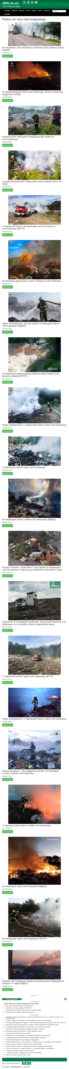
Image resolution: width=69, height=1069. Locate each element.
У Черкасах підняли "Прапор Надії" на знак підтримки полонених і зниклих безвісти (28, 1020)
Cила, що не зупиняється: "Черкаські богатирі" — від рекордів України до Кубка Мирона (30, 1048)
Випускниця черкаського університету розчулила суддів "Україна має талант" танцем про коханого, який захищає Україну (34, 1017)
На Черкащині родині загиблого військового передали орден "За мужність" (26, 1037)
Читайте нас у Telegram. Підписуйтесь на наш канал (23, 1003)
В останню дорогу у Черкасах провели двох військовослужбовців (24, 1044)
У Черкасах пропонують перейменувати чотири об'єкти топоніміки (24, 1052)
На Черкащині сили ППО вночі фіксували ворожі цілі (20, 1012)
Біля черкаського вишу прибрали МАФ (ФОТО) (18, 1008)
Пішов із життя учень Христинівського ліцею (18, 1054)
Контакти (27, 1067)
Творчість (46, 10)
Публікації (55, 10)
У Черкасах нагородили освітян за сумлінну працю (20, 1050)
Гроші (28, 10)
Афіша (62, 10)
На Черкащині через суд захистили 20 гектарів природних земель (24, 1031)
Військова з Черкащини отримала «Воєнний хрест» (20, 1005)
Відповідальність (16, 1067)
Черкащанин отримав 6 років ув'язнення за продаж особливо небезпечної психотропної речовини (32, 1024)
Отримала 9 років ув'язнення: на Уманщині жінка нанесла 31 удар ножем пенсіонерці (29, 1046)
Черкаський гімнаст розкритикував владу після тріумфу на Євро (23, 1010)
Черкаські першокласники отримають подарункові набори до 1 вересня (25, 1029)
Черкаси (14, 10)
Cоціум (34, 10)
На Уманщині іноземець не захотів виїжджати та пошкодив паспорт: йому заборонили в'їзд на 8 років (33, 1042)
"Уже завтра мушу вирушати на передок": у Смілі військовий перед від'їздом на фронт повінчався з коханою (35, 1022)
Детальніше (7, 56)
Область (21, 10)
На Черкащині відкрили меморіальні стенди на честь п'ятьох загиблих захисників (28, 1027)
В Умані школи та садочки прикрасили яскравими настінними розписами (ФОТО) (28, 1035)
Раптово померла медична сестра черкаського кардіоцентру (22, 1039)
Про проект (6, 1067)
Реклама (7, 14)
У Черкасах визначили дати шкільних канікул (18, 1033)
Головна (7, 10)
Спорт (40, 10)
